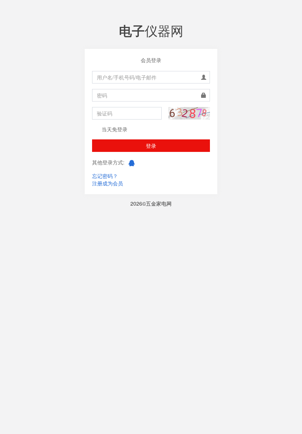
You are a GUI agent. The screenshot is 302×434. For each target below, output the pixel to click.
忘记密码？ (105, 175)
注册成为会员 (107, 183)
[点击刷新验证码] (189, 113)
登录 (151, 145)
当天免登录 (113, 129)
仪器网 (151, 30)
